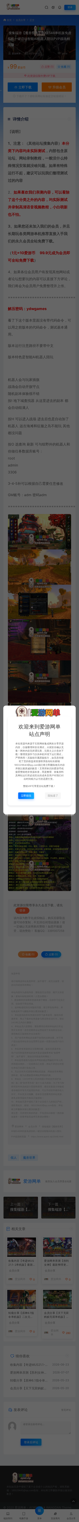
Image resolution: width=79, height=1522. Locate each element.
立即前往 (26, 795)
